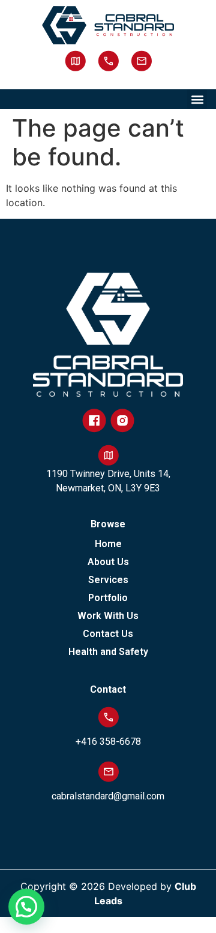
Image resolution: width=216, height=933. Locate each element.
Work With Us (108, 615)
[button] (197, 99)
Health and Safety (108, 651)
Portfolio (108, 597)
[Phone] (108, 60)
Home (108, 543)
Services (108, 579)
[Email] (141, 60)
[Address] (75, 60)
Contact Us (108, 633)
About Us (108, 561)
